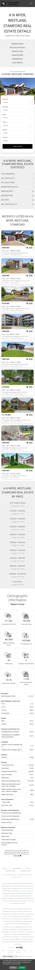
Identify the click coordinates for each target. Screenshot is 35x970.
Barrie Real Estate (11, 950)
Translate (30, 956)
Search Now (17, 146)
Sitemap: (3, 950)
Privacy (4, 868)
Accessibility (17, 868)
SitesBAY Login (25, 871)
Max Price (5, 107)
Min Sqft (5, 129)
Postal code (10, 952)
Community (18, 952)
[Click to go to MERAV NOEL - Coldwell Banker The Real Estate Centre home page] (11, 3)
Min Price (5, 99)
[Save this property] (31, 233)
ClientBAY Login (10, 871)
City (30, 950)
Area (24, 952)
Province (19, 950)
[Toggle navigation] (31, 3)
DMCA (28, 868)
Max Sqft (5, 137)
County (25, 950)
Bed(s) (4, 114)
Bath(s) (5, 122)
